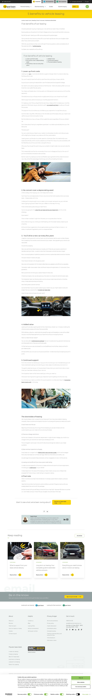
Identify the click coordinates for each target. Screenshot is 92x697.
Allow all (81, 677)
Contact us (30, 620)
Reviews (11, 623)
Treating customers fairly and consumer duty (54, 634)
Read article (13, 575)
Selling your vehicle (33, 631)
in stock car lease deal (44, 290)
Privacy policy (50, 623)
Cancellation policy (51, 628)
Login (87, 1)
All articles (79, 535)
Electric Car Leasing (14, 664)
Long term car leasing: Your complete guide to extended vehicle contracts (45, 568)
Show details (85, 694)
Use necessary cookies (80, 686)
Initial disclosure (51, 637)
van (30, 74)
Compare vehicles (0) (77, 1)
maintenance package (38, 341)
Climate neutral (13, 633)
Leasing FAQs (31, 626)
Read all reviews (31, 652)
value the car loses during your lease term (46, 210)
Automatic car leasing (14, 659)
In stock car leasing (13, 651)
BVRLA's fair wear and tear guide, (47, 452)
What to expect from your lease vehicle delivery (18, 567)
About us (11, 620)
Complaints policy (51, 631)
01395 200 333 (7, 1)
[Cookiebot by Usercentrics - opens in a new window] (9, 694)
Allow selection (80, 682)
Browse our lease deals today (60, 502)
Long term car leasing (14, 661)
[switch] (46, 694)
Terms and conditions (52, 620)
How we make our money (15, 628)
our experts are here (52, 105)
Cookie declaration (51, 626)
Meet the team (12, 626)
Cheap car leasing (13, 654)
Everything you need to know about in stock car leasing (72, 567)
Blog (29, 623)
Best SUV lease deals (14, 656)
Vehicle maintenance (33, 628)
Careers (11, 631)
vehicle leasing (37, 46)
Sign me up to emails (72, 596)
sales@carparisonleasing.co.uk (73, 623)
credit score (32, 467)
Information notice (51, 640)
